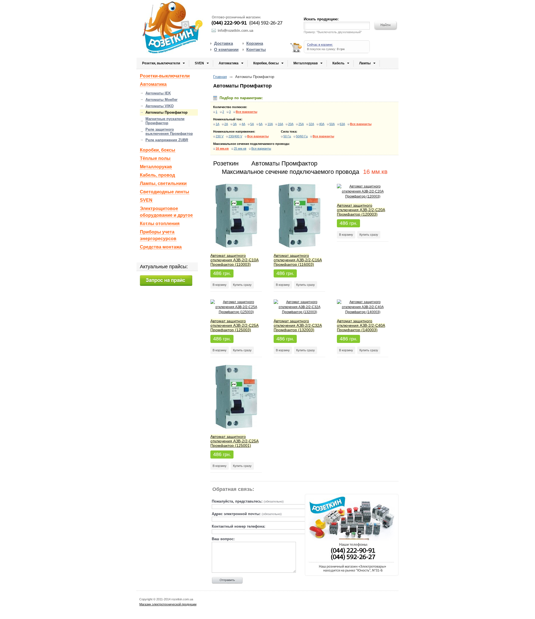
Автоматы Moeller (161, 100)
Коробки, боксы (266, 63)
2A (226, 124)
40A (321, 124)
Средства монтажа (161, 247)
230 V (219, 136)
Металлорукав (305, 63)
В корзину (220, 284)
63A (342, 124)
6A (260, 124)
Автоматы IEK (158, 93)
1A (217, 124)
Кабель (338, 63)
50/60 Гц (302, 136)
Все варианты (246, 111)
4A (243, 124)
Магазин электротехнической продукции (167, 604)
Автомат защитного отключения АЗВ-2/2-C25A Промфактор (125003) (234, 325)
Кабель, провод (157, 175)
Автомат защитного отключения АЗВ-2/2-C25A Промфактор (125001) (234, 441)
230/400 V (235, 136)
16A (280, 124)
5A (252, 124)
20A (290, 124)
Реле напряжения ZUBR (166, 140)
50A (332, 124)
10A (270, 124)
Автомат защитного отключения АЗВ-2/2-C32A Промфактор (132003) (298, 325)
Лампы (365, 63)
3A (235, 124)
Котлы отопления (159, 223)
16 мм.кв (222, 148)
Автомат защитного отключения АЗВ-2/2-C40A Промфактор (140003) (361, 325)
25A (301, 124)
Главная (220, 77)
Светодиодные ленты (164, 191)
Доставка (223, 43)
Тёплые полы (155, 158)
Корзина (254, 43)
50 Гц (287, 136)
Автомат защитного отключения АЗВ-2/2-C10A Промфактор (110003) (234, 260)
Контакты (256, 49)
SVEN (199, 63)
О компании (226, 49)
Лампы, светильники (163, 183)
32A (311, 124)
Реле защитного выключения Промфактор (169, 131)
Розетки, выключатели (161, 63)
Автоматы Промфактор (166, 112)
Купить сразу (242, 284)
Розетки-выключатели (165, 76)
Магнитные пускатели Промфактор (164, 121)
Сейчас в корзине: (320, 44)
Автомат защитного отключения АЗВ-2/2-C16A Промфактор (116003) (298, 260)
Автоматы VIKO (159, 106)
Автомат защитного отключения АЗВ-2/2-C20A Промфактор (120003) (361, 209)
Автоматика (229, 63)
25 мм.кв (240, 148)
